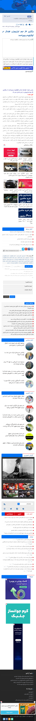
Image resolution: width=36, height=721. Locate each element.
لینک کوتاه (22, 251)
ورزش (31, 537)
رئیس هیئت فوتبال (21, 257)
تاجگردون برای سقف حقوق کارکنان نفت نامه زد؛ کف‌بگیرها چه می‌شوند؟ (18, 533)
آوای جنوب (19, 256)
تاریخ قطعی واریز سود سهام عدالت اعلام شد (24, 678)
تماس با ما (31, 698)
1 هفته (29, 551)
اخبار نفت (29, 514)
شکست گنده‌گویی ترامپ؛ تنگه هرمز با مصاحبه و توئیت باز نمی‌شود (14, 382)
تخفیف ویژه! (10, 712)
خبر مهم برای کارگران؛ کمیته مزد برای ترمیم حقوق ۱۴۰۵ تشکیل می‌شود (14, 406)
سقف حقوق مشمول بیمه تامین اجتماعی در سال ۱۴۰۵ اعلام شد (13, 397)
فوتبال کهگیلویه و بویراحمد (23, 263)
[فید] (4, 504)
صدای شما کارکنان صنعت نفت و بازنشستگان (24, 700)
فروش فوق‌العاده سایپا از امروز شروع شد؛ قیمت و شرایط (21, 232)
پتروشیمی (10, 514)
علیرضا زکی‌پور (21, 261)
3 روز (27, 544)
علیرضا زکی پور (27, 261)
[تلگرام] (32, 249)
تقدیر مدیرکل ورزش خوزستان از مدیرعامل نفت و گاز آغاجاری (20, 567)
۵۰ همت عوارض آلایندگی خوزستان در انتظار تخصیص (21, 530)
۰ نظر (32, 24)
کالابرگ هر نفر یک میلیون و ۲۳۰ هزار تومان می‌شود (23, 682)
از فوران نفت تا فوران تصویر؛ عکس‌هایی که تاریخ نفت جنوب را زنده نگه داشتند (18, 481)
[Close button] (35, 702)
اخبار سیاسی (29, 340)
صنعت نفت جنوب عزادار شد (26, 242)
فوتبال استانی (8, 261)
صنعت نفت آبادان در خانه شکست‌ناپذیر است (23, 564)
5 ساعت (14, 539)
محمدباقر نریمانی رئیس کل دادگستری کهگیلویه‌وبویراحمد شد (20, 321)
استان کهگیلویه (13, 256)
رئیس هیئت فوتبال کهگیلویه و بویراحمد (21, 259)
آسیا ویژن (24, 256)
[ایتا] (17, 509)
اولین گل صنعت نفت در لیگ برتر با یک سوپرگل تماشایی (21, 557)
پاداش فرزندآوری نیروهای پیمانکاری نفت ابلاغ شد (22, 324)
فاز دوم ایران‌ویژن (14, 261)
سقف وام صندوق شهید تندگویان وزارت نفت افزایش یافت (20, 313)
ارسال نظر (12, 297)
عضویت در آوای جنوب (28, 694)
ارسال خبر (31, 696)
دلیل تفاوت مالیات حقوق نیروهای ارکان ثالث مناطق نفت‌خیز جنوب (18, 330)
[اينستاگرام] (4, 509)
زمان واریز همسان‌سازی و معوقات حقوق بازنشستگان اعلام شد (13, 444)
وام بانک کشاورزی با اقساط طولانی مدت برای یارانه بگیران (21, 680)
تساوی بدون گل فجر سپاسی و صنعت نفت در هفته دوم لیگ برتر (19, 549)
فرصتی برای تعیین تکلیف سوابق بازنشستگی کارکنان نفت (20, 310)
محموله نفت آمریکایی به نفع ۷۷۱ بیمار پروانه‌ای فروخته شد (14, 363)
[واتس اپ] (11, 509)
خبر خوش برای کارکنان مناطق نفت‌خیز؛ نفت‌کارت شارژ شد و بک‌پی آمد (18, 522)
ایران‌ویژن (27, 257)
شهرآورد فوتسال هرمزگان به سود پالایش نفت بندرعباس (21, 546)
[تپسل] (4, 67)
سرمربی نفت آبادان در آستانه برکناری (24, 239)
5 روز (7, 546)
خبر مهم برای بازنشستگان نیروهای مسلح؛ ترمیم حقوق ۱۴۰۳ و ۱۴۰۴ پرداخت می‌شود (13, 426)
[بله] (23, 509)
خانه (29, 16)
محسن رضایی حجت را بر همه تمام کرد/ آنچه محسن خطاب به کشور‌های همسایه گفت (13, 373)
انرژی (19, 514)
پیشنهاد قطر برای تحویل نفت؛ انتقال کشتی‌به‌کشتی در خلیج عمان (14, 344)
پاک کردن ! (6, 297)
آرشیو (27, 673)
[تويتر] (23, 249)
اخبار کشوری (29, 393)
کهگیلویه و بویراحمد (14, 263)
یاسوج (8, 263)
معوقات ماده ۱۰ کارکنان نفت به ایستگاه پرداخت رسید (21, 319)
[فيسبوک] (29, 249)
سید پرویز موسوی (10, 259)
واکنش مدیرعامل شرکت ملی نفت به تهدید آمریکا (14, 354)
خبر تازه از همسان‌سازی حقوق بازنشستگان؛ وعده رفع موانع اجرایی (14, 435)
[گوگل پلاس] (26, 249)
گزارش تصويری (28, 455)
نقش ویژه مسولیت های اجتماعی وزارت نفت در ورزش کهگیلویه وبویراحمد (17, 560)
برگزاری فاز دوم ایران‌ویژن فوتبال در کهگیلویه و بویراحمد (18, 33)
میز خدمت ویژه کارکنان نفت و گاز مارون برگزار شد (22, 527)
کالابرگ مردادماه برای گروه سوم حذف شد (25, 684)
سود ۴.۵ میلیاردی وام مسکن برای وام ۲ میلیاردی (23, 676)
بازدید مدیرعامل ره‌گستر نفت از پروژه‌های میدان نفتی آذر (20, 245)
